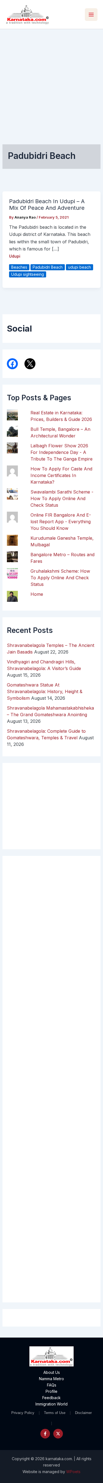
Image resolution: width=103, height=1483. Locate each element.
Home (36, 594)
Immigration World (51, 1404)
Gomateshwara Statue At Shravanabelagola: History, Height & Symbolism (44, 691)
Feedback (51, 1397)
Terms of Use (54, 1413)
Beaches (19, 267)
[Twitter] (58, 1433)
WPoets (73, 1471)
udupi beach (79, 267)
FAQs (51, 1385)
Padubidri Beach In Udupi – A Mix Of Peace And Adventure (47, 204)
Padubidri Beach (48, 267)
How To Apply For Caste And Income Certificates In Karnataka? (61, 475)
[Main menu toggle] (91, 14)
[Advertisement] (51, 83)
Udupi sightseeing (27, 274)
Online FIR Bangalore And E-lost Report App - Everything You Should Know (60, 521)
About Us (51, 1372)
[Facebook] (45, 1433)
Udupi (14, 256)
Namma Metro (51, 1378)
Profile (51, 1391)
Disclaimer (83, 1413)
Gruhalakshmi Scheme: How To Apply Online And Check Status (60, 577)
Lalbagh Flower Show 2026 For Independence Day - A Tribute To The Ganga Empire (61, 452)
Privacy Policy (22, 1413)
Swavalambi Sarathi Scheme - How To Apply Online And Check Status (61, 498)
